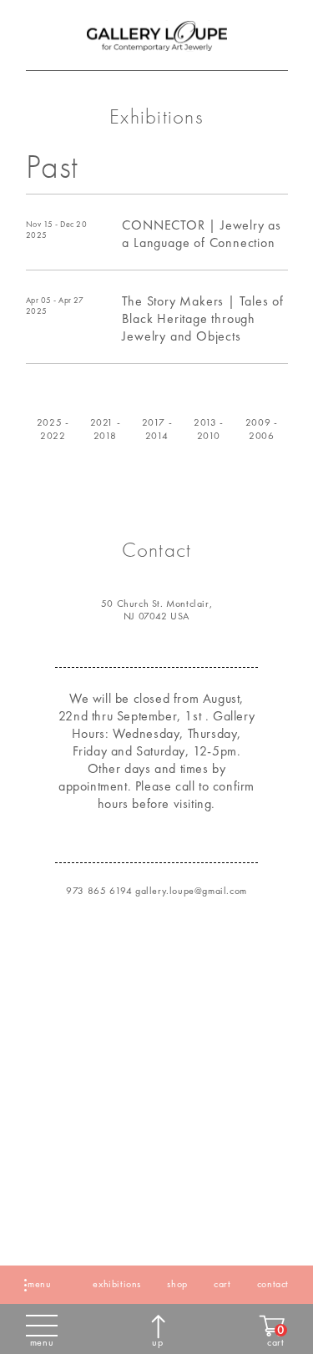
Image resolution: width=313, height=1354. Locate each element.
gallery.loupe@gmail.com (191, 890)
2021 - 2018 (104, 429)
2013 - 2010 (209, 429)
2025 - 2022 (52, 429)
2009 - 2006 (261, 429)
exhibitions (117, 1284)
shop (177, 1284)
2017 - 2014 (156, 429)
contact (273, 1284)
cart (222, 1284)
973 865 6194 (99, 890)
